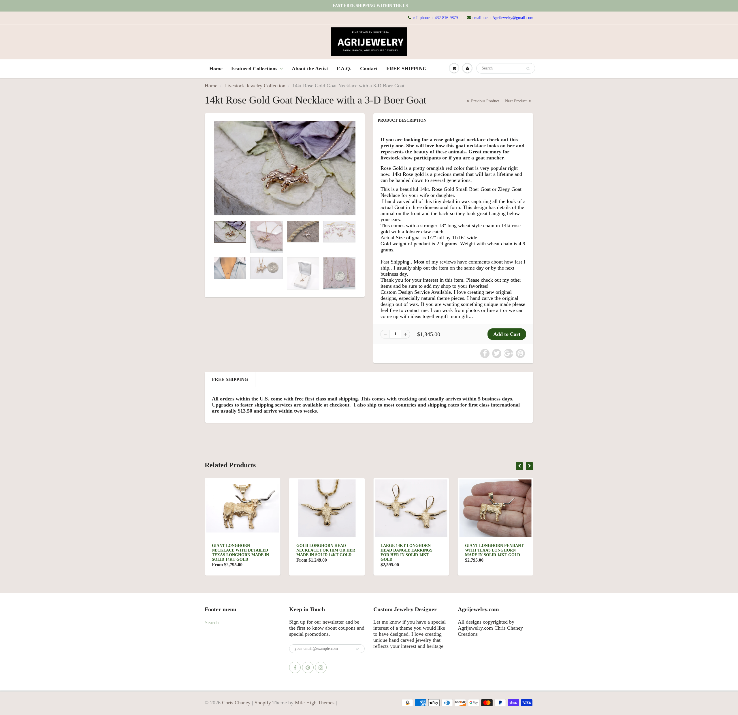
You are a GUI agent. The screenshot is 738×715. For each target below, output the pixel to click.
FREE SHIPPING (406, 69)
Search (212, 622)
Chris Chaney (236, 702)
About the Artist (310, 69)
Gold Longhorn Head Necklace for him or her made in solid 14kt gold (325, 550)
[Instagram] (321, 667)
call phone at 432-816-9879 (435, 18)
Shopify (263, 702)
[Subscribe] (357, 649)
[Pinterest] (308, 667)
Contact (369, 69)
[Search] (528, 68)
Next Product (516, 101)
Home (216, 69)
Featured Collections (254, 69)
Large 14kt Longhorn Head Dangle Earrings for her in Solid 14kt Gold (406, 552)
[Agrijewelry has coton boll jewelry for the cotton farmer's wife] (284, 168)
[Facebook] (295, 667)
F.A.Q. (344, 69)
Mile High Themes (314, 702)
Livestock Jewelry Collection (254, 86)
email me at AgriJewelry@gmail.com (502, 18)
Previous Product (484, 101)
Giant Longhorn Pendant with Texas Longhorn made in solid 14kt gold (494, 550)
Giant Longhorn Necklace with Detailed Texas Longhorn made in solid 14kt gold (240, 552)
